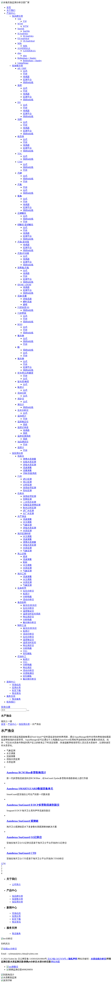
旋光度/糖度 (23, 381)
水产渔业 (21, 516)
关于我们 (11, 10)
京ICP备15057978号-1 (57, 959)
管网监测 (27, 499)
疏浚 (25, 556)
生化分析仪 (22, 410)
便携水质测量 (29, 459)
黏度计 (20, 387)
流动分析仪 (28, 599)
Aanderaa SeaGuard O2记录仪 (24, 837)
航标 (25, 562)
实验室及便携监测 (31, 505)
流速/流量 (22, 296)
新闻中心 (11, 682)
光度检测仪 (28, 673)
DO (19, 102)
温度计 (20, 447)
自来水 (20, 493)
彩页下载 (16, 690)
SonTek (20, 28)
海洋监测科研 (24, 533)
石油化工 (21, 656)
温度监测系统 (24, 436)
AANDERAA (23, 48)
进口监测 (27, 479)
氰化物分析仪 (29, 622)
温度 (19, 85)
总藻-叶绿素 (23, 253)
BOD (19, 324)
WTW (20, 24)
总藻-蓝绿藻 (23, 242)
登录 (3, 707)
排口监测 (27, 482)
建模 (25, 304)
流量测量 (27, 470)
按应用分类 (17, 453)
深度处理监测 (29, 487)
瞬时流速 (27, 301)
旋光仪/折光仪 (30, 605)
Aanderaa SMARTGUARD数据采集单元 (30, 788)
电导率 (20, 136)
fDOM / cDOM (24, 285)
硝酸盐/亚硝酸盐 (25, 224)
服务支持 (11, 696)
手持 (25, 74)
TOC (19, 153)
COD (19, 162)
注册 (8, 707)
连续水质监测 (29, 465)
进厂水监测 (28, 510)
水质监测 (27, 530)
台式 (25, 71)
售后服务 (16, 699)
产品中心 (11, 13)
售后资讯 (16, 693)
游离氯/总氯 (23, 267)
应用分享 (16, 687)
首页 (9, 7)
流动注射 (21, 393)
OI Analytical (23, 38)
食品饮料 (21, 602)
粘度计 (26, 594)
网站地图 (55, 961)
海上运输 (21, 553)
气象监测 (27, 525)
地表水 (20, 456)
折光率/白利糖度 (25, 373)
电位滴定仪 (28, 617)
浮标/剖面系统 (30, 473)
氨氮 (19, 196)
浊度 (19, 119)
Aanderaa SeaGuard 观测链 (22, 821)
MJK (19, 43)
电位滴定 (27, 667)
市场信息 (16, 685)
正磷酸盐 (21, 213)
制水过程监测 (29, 508)
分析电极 (27, 596)
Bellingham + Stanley (26, 58)
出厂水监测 (28, 513)
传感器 (26, 77)
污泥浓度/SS (23, 307)
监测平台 (27, 79)
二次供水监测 (29, 502)
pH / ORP (21, 68)
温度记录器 (22, 427)
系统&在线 (28, 82)
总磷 (19, 173)
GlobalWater (22, 63)
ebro (19, 53)
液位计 (20, 404)
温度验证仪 (22, 421)
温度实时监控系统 (31, 614)
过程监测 (27, 485)
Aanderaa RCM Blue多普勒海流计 (26, 772)
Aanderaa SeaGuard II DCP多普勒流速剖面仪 (33, 804)
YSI (19, 19)
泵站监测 (27, 490)
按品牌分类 (17, 16)
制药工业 (21, 625)
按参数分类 (17, 65)
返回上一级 (6, 721)
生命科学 (21, 588)
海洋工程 (21, 573)
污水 (19, 476)
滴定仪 (20, 399)
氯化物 (20, 358)
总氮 (19, 184)
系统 (25, 424)
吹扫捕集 (27, 653)
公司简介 (16, 884)
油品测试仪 (22, 442)
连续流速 (27, 299)
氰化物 (20, 335)
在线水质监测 (29, 462)
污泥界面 (21, 313)
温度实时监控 (29, 642)
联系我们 (11, 702)
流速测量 (27, 467)
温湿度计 (21, 416)
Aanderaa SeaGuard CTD (21, 853)
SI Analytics (22, 33)
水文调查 (27, 522)
